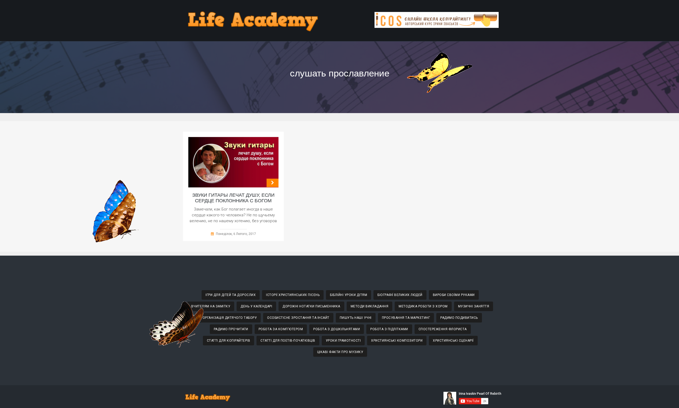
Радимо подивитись (459, 318)
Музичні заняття (473, 306)
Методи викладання (370, 306)
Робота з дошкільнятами (336, 329)
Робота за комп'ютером (281, 329)
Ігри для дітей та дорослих (231, 295)
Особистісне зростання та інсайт (298, 318)
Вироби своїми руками (454, 295)
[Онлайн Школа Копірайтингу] (437, 26)
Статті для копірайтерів (228, 340)
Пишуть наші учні (356, 318)
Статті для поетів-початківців (287, 340)
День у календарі (256, 306)
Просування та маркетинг (406, 318)
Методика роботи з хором (423, 306)
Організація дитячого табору (230, 318)
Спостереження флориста (443, 329)
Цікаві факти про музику (340, 352)
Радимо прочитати (231, 329)
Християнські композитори (397, 340)
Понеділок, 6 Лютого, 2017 (236, 234)
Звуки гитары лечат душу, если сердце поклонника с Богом (233, 197)
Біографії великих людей (400, 295)
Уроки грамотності (343, 340)
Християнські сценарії (453, 340)
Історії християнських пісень (293, 295)
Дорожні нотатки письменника (311, 306)
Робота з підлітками (389, 329)
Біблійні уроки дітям (348, 295)
